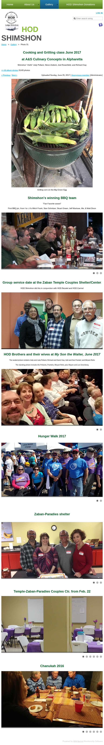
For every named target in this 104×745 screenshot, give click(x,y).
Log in (99, 13)
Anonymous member (80, 75)
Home (3, 44)
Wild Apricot (78, 741)
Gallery (14, 44)
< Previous (5, 75)
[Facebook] (101, 25)
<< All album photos (9, 70)
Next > (14, 75)
